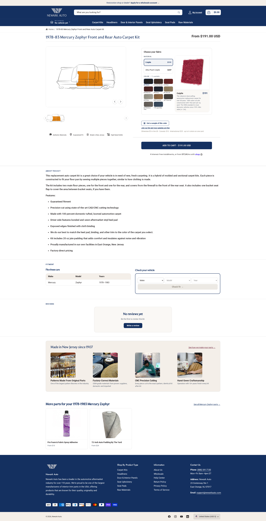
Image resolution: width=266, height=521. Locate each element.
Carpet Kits (122, 470)
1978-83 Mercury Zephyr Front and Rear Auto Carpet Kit (80, 29)
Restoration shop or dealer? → (133, 3)
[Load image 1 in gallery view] (55, 118)
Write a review (133, 325)
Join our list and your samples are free (155, 128)
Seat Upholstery (124, 482)
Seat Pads (121, 486)
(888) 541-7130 (204, 470)
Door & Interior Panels (127, 478)
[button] (213, 12)
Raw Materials (123, 490)
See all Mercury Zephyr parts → (207, 404)
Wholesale (158, 474)
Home (51, 29)
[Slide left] (115, 101)
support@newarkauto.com (209, 492)
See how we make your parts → (202, 347)
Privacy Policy (160, 486)
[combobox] (128, 12)
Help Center (159, 478)
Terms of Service (161, 490)
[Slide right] (120, 101)
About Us (158, 470)
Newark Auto (57, 517)
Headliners (122, 474)
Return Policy (160, 482)
